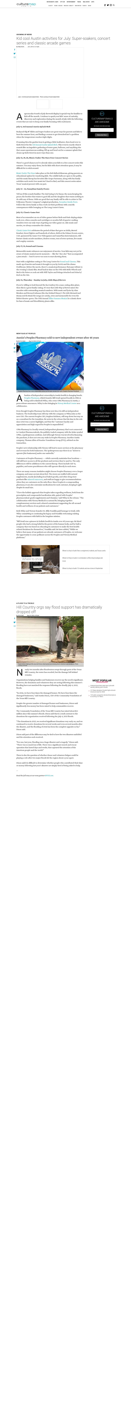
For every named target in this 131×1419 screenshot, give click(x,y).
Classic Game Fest (23, 230)
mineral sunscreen (35, 479)
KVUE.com (49, 775)
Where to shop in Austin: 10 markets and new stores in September (82, 568)
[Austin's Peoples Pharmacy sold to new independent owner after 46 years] (50, 367)
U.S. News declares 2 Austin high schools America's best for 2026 (102, 691)
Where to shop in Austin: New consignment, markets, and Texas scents (83, 551)
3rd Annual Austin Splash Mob (44, 145)
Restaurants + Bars (52, 1)
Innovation (78, 5)
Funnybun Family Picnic (68, 202)
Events (85, 5)
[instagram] (111, 5)
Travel (79, 1)
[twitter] (108, 5)
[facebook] (105, 5)
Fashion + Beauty (68, 5)
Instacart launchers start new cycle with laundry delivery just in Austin (102, 686)
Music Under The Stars (25, 173)
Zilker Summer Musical (58, 298)
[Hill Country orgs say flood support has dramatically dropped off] (50, 641)
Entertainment (71, 1)
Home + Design (58, 5)
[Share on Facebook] (15, 49)
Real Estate (86, 1)
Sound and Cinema (68, 261)
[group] (43, 104)
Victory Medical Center (67, 403)
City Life (62, 1)
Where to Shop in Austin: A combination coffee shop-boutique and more (82, 559)
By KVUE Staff (20, 615)
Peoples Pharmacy (31, 398)
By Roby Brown (20, 46)
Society (50, 5)
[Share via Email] (15, 57)
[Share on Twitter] (15, 53)
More (89, 5)
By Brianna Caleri (20, 341)
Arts (92, 1)
